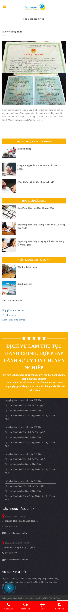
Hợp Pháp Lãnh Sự (34, 200)
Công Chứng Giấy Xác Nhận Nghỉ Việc (36, 182)
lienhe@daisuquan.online (16, 533)
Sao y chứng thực (12, 31)
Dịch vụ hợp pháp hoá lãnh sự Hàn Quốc (23, 410)
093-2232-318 (10, 526)
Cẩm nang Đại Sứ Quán (34, 260)
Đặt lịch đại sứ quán (27, 267)
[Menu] (4, 6)
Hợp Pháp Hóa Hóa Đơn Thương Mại (35, 208)
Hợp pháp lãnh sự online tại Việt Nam (19, 578)
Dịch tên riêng (24, 149)
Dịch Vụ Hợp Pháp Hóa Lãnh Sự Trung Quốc (25, 405)
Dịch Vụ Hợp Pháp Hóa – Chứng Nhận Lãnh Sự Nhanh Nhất (30, 417)
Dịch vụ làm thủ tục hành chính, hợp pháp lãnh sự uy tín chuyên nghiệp (34, 356)
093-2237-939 (10, 553)
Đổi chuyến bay (24, 284)
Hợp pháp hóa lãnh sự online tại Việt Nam (24, 400)
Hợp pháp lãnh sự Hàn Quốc (27, 582)
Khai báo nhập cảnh (12, 300)
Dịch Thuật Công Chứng (34, 141)
